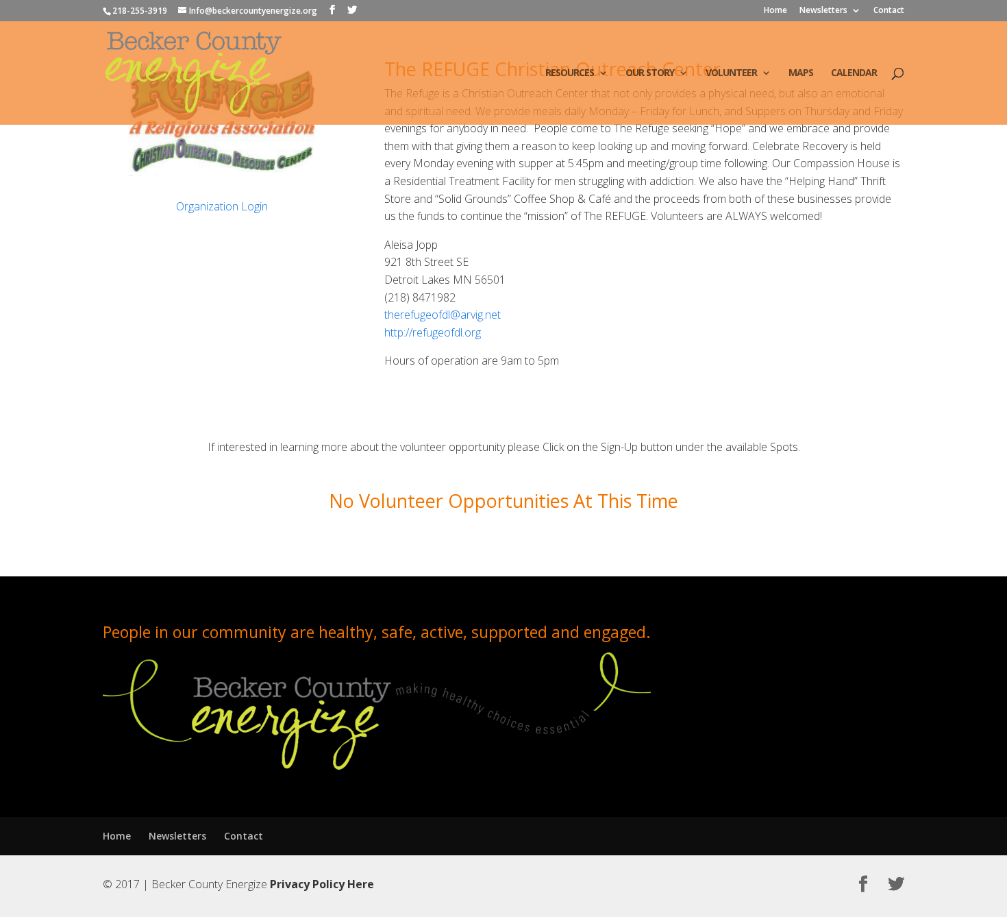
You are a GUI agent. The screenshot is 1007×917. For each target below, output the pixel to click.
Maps (800, 73)
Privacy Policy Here (322, 884)
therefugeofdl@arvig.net (442, 314)
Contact (888, 11)
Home (775, 11)
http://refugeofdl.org (432, 332)
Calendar (854, 73)
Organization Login (222, 206)
